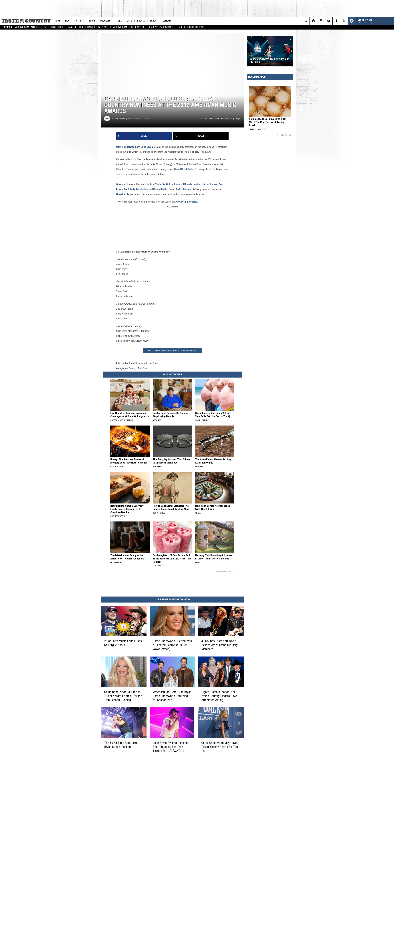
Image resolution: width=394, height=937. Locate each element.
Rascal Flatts (160, 189)
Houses (141, 21)
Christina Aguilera (126, 194)
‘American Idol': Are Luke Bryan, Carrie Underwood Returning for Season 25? (172, 696)
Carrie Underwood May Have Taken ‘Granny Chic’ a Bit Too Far (219, 747)
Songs (153, 21)
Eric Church (175, 184)
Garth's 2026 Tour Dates (161, 27)
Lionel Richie (181, 169)
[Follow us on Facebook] (336, 21)
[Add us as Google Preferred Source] (313, 21)
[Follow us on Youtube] (328, 21)
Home (57, 21)
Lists (129, 21)
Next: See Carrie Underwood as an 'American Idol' (172, 350)
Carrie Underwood (126, 146)
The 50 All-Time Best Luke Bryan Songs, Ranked (121, 744)
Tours (92, 21)
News (68, 21)
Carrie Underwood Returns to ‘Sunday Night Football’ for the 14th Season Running (123, 696)
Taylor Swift (161, 184)
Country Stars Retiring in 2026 (93, 27)
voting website (189, 201)
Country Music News (139, 368)
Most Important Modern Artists (129, 27)
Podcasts (105, 21)
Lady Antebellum (139, 189)
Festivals (166, 21)
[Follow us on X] (344, 21)
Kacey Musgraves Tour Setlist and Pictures (269, 60)
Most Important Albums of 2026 (30, 27)
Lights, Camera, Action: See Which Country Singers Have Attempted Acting (219, 696)
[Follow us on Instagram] (321, 21)
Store (118, 21)
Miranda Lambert (192, 184)
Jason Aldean (210, 184)
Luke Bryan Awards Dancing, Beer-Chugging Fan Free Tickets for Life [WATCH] (170, 746)
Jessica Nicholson (118, 118)
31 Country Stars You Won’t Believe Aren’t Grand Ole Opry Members (219, 645)
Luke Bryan (147, 146)
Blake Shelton (183, 189)
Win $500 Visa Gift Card (61, 27)
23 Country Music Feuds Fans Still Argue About (123, 643)
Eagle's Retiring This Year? (191, 27)
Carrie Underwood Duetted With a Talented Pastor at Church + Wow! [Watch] (172, 645)
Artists (80, 21)
